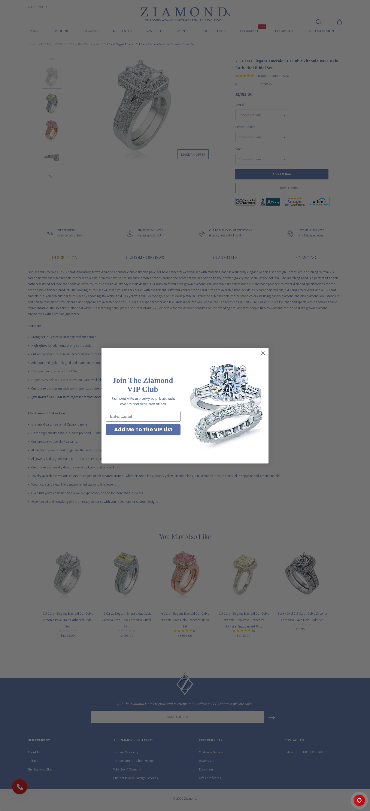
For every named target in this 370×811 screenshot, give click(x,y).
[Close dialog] (263, 353)
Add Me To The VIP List (143, 429)
